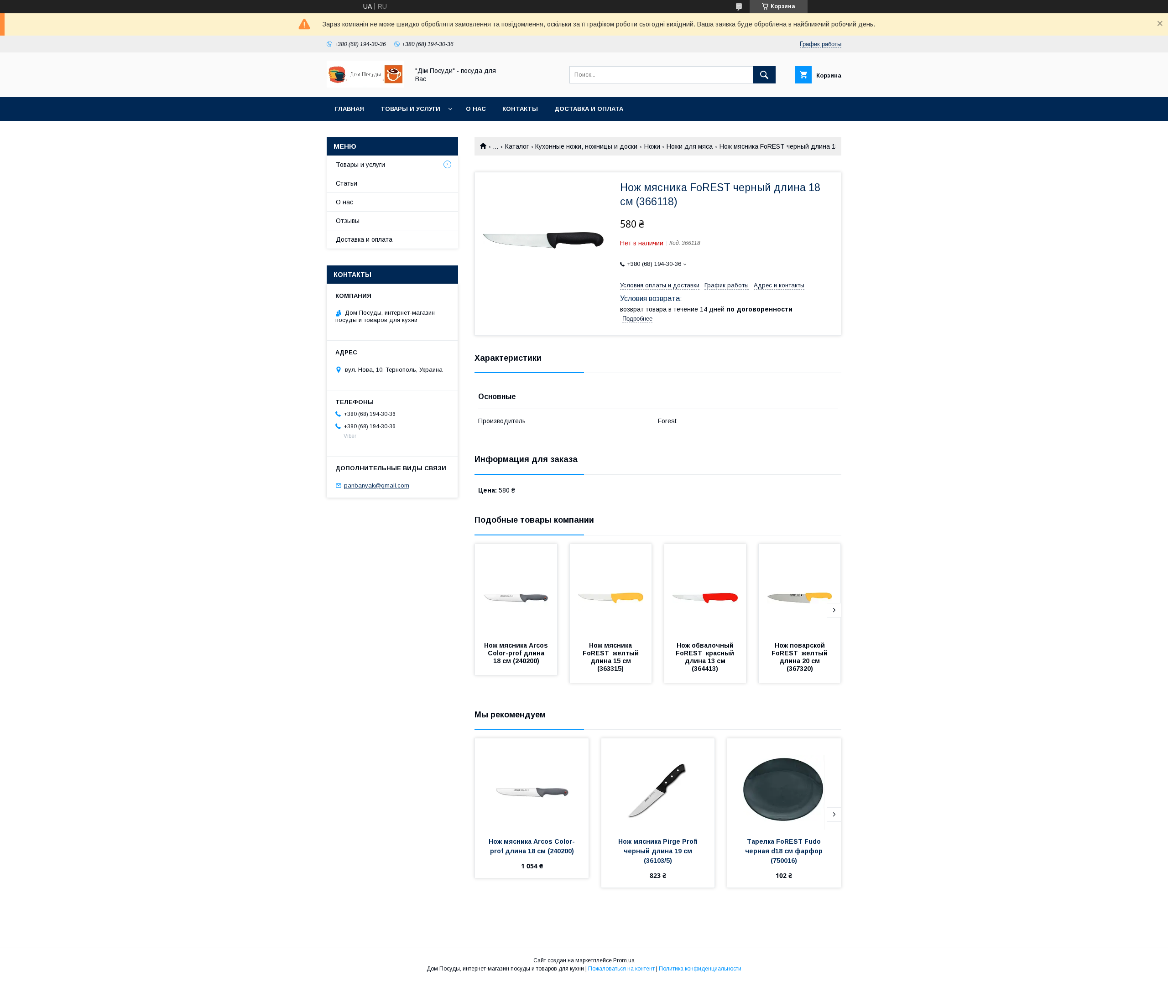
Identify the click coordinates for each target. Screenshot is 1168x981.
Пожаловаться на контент (621, 968)
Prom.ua (624, 960)
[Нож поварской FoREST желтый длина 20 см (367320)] (800, 589)
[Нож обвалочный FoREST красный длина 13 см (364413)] (705, 589)
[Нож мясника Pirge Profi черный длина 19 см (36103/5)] (658, 784)
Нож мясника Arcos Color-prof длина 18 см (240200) (517, 653)
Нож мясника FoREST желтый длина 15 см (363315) (612, 657)
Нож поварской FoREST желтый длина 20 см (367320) (800, 657)
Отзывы (348, 220)
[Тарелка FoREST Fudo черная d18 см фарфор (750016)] (784, 784)
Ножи (652, 146)
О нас (476, 108)
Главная (349, 108)
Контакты (520, 108)
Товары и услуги (410, 108)
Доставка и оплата (588, 108)
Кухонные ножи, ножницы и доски (586, 146)
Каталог (517, 146)
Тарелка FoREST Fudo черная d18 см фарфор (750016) (784, 851)
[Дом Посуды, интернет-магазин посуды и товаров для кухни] (365, 85)
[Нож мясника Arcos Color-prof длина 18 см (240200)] (516, 589)
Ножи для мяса (690, 146)
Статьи (346, 183)
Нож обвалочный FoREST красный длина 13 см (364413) (706, 657)
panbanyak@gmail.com (376, 485)
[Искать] (764, 74)
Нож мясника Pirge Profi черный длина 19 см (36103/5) (658, 851)
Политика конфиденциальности (700, 968)
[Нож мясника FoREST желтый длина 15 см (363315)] (611, 589)
